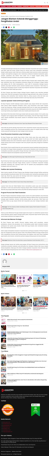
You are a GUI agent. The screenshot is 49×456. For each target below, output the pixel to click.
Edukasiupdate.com (7, 425)
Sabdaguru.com (6, 428)
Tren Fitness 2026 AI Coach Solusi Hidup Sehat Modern (20, 181)
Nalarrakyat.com (6, 426)
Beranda (3, 16)
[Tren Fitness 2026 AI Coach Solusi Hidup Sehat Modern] (40, 283)
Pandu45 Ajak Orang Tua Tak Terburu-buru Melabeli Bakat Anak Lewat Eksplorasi (40, 308)
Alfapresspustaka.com (7, 431)
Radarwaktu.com (6, 422)
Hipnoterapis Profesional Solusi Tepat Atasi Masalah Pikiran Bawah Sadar (24, 123)
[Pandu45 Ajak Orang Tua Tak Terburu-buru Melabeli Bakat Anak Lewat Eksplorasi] (40, 305)
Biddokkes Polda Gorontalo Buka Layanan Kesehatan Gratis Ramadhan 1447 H (25, 240)
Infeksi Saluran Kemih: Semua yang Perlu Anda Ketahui (19, 319)
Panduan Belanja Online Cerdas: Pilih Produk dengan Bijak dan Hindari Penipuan (27, 10)
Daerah (3, 305)
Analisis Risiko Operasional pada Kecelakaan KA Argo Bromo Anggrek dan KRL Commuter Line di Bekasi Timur (25, 345)
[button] (44, 2)
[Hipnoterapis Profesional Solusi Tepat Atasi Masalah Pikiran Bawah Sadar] (8, 283)
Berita (7, 16)
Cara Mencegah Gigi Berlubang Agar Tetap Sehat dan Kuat (21, 156)
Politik (8, 6)
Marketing (25, 6)
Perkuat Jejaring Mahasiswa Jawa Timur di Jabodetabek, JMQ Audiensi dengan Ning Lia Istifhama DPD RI (27, 380)
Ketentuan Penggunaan (6, 451)
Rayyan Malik (6, 266)
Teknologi (38, 6)
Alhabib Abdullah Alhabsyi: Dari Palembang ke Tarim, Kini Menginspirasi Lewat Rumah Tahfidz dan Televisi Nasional (27, 332)
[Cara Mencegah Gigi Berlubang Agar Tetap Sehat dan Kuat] (24, 283)
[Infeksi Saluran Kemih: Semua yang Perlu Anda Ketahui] (3, 323)
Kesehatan (3, 13)
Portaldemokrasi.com (7, 423)
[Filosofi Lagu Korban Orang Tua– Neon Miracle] (3, 329)
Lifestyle (32, 6)
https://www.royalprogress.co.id (34, 249)
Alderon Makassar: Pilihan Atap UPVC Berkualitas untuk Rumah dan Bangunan (25, 373)
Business (19, 6)
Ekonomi (14, 6)
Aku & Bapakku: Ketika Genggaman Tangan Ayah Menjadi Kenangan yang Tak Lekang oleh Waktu (8, 308)
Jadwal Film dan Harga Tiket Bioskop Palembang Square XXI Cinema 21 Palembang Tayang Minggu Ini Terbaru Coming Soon (26, 339)
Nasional (3, 6)
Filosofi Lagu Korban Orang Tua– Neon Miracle (18, 325)
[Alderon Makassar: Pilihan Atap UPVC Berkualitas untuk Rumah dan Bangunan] (3, 377)
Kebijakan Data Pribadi (16, 451)
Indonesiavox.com (7, 430)
